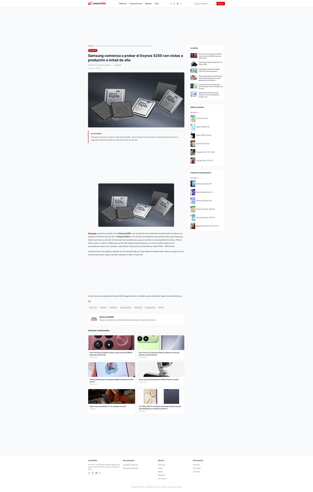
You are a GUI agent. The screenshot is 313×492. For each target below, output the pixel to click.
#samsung (138, 307)
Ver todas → (162, 479)
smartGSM (117, 65)
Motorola (161, 475)
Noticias (148, 3)
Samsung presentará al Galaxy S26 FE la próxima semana (209, 70)
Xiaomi (160, 472)
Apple (160, 468)
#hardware (113, 307)
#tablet (161, 307)
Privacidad (197, 468)
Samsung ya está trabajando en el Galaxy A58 (210, 63)
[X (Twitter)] (171, 4)
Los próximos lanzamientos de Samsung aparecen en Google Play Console (211, 87)
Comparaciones (136, 3)
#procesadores (126, 307)
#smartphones (150, 307)
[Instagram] (174, 4)
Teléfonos (123, 3)
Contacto (196, 465)
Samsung (92, 233)
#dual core (93, 307)
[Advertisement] (136, 163)
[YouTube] (178, 4)
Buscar (221, 4)
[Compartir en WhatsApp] (100, 68)
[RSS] (181, 4)
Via (89, 301)
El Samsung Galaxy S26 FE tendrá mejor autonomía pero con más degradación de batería (210, 78)
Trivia (157, 3)
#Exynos (103, 307)
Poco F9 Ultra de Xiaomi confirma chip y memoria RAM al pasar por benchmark (210, 56)
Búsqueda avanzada (130, 468)
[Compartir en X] (97, 68)
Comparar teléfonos (130, 465)
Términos (196, 472)
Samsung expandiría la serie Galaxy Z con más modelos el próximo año (209, 95)
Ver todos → (194, 112)
